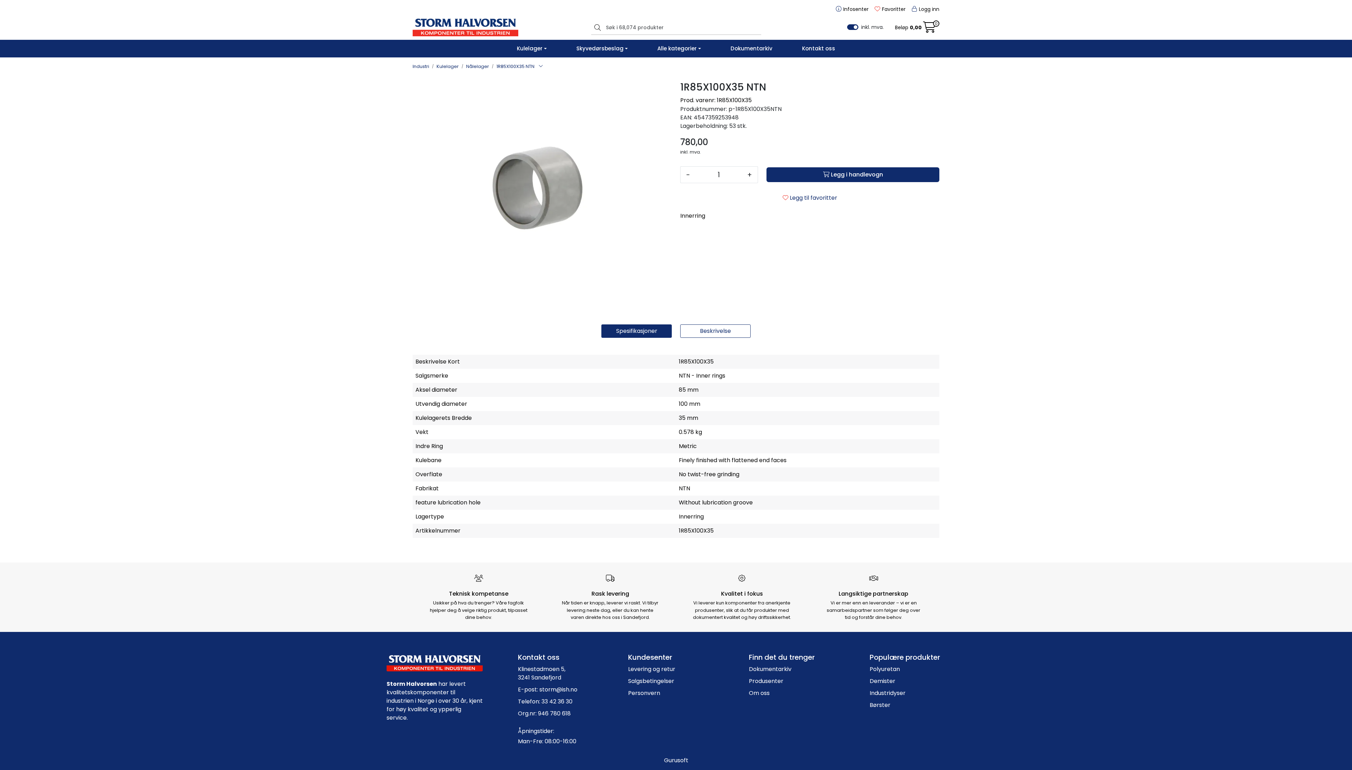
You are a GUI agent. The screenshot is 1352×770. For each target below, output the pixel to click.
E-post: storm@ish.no (547, 689)
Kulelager (530, 48)
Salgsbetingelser (651, 681)
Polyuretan (885, 669)
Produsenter (766, 681)
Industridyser (888, 693)
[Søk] (596, 27)
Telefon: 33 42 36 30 (545, 701)
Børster (880, 705)
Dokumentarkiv (751, 48)
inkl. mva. (872, 27)
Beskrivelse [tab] (715, 331)
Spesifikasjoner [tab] (636, 331)
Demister (882, 681)
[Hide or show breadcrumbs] (541, 66)
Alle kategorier (677, 48)
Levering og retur (651, 669)
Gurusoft (676, 760)
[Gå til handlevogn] (929, 29)
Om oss (759, 693)
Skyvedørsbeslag (600, 48)
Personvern (644, 693)
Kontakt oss (818, 48)
